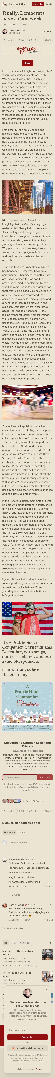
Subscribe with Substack (29, 1048)
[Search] (50, 943)
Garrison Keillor (17, 30)
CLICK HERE (14, 670)
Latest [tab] (13, 942)
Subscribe (38, 4)
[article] (27, 958)
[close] (46, 989)
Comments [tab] (9, 832)
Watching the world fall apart (17, 974)
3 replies (16, 894)
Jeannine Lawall (16, 904)
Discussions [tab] (24, 942)
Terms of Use (41, 784)
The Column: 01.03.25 (13, 958)
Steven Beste (15, 859)
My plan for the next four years (17, 952)
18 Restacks (38, 801)
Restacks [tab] (21, 832)
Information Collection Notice (33, 787)
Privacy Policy (37, 1060)
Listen (48, 31)
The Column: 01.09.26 (13, 980)
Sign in (49, 4)
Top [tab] (5, 942)
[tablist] (15, 832)
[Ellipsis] (51, 859)
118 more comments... (12, 928)
